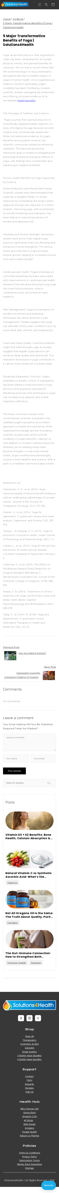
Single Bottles (29, 1051)
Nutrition (36, 962)
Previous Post (11, 647)
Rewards (29, 1084)
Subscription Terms (29, 1160)
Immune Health (16, 962)
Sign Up (29, 1091)
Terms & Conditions (29, 1152)
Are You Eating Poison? (32, 653)
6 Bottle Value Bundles (29, 1059)
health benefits (27, 100)
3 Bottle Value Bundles (29, 1055)
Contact (29, 1076)
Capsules (29, 1047)
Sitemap (29, 1168)
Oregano (12, 922)
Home (7, 19)
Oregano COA (29, 1116)
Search (54, 783)
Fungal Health (29, 1131)
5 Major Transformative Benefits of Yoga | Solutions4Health (28, 25)
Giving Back (29, 1112)
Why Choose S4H (29, 1108)
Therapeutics (29, 1040)
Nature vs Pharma (29, 1135)
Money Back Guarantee (29, 1164)
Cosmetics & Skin (29, 1043)
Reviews (29, 1087)
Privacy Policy (29, 1156)
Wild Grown (29, 1124)
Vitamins (12, 882)
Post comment (14, 771)
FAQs (29, 1080)
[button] (39, 4)
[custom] (21, 1018)
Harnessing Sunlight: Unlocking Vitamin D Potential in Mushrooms (22, 675)
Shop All (29, 1036)
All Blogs (18, 19)
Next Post (50, 666)
